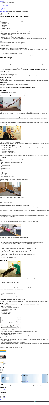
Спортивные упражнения (4, 11)
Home (0, 11)
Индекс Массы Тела (26, 381)
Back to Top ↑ (1, 400)
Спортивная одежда (3, 8)
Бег (1, 6)
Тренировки (2, 4)
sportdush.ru (2, 1)
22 (4, 397)
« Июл (0, 399)
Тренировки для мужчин (5, 5)
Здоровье (2, 9)
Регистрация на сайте (3, 390)
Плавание (2, 7)
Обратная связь (3, 389)
